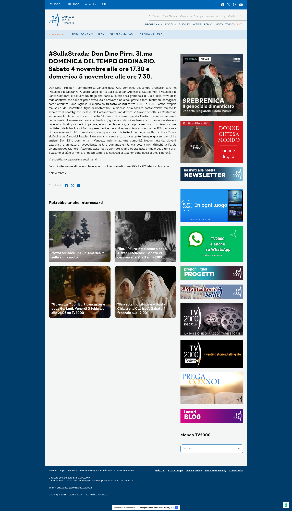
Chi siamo (154, 16)
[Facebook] (222, 4)
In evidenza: (56, 34)
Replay (208, 24)
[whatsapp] (78, 185)
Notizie (196, 24)
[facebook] (66, 185)
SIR (104, 4)
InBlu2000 (73, 4)
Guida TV (184, 24)
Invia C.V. (160, 470)
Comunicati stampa (191, 16)
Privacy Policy (194, 470)
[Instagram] (235, 4)
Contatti (233, 16)
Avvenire (90, 4)
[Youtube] (241, 4)
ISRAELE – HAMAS (121, 34)
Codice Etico (236, 470)
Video (219, 24)
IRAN (101, 34)
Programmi (152, 24)
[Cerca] (240, 16)
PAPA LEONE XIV (82, 34)
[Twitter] (228, 4)
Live (239, 24)
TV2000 (55, 4)
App (223, 16)
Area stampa (170, 16)
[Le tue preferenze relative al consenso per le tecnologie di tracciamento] (286, 505)
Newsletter (212, 16)
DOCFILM (170, 24)
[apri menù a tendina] (162, 24)
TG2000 (230, 24)
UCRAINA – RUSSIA (150, 34)
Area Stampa (175, 470)
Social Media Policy (215, 470)
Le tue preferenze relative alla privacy (154, 508)
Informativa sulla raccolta (124, 508)
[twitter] (72, 185)
